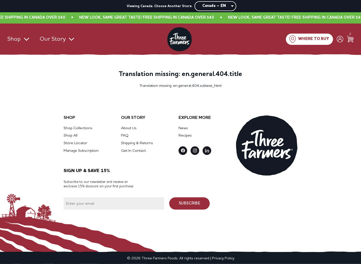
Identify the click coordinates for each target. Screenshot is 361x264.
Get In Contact (133, 151)
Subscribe (189, 203)
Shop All (70, 136)
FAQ (124, 136)
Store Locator (75, 143)
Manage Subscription (81, 151)
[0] (350, 39)
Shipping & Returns (137, 143)
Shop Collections (78, 128)
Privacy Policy (223, 258)
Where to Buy (313, 39)
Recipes (185, 136)
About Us (129, 128)
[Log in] (340, 39)
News (183, 128)
